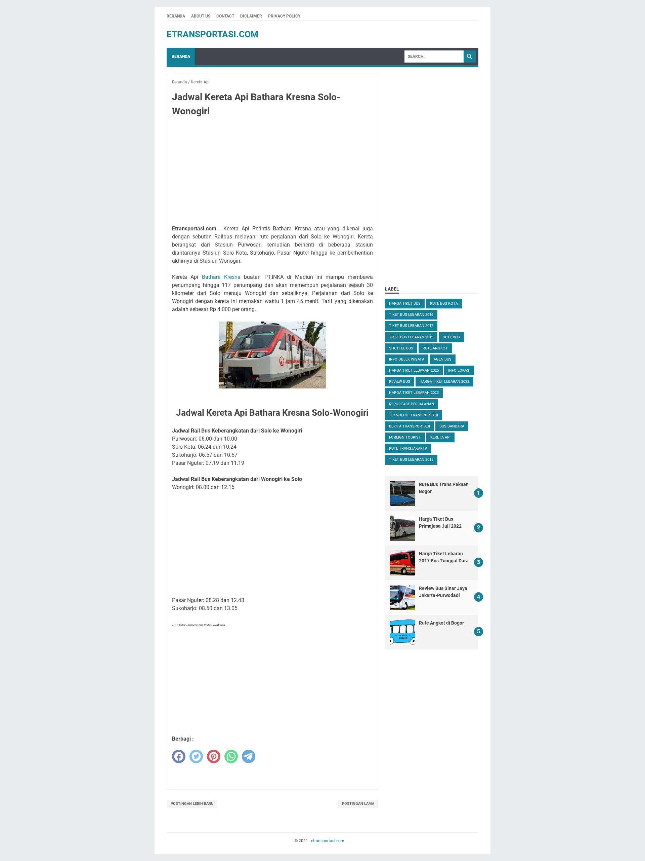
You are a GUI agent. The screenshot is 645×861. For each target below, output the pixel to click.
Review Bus (399, 381)
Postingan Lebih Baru (192, 803)
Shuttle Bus (401, 348)
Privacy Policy (284, 16)
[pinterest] (213, 756)
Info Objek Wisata (406, 359)
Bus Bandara (451, 426)
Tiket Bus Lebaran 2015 (411, 459)
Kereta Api (440, 437)
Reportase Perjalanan (411, 404)
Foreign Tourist (405, 437)
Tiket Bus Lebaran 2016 (411, 314)
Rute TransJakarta (408, 448)
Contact (225, 16)
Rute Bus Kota (444, 303)
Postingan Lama (358, 803)
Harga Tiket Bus (405, 303)
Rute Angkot (435, 348)
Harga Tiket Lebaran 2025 (414, 370)
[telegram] (248, 756)
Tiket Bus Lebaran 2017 (411, 326)
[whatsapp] (231, 756)
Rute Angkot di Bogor (441, 623)
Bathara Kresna (221, 277)
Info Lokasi (459, 370)
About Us (200, 16)
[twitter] (196, 756)
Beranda (176, 16)
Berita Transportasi (409, 426)
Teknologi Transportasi (413, 415)
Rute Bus (451, 337)
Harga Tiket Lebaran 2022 (444, 381)
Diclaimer (251, 16)
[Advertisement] (272, 172)
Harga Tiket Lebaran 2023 (414, 392)
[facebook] (178, 756)
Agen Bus (443, 359)
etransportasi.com (212, 34)
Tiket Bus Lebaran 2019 (411, 337)
